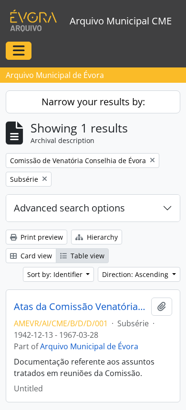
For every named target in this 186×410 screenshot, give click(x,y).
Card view (35, 255)
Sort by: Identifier (55, 274)
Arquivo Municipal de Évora (89, 346)
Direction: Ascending (136, 274)
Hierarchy (101, 237)
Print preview (41, 237)
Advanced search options (69, 207)
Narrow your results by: (93, 101)
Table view (86, 255)
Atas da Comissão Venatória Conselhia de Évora (80, 306)
